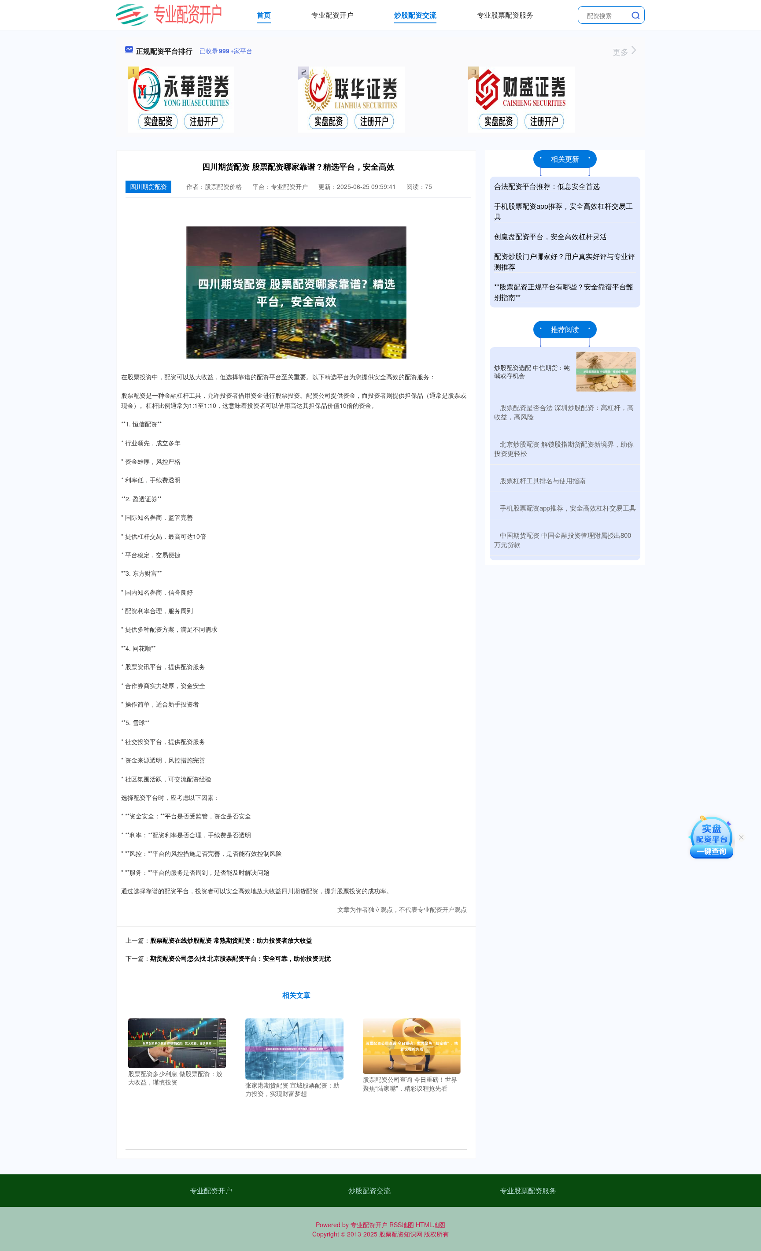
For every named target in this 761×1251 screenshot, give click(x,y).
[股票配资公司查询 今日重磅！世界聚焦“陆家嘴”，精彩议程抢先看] (412, 1045)
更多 (622, 51)
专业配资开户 (332, 15)
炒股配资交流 (415, 15)
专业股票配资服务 (505, 15)
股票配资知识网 (400, 1233)
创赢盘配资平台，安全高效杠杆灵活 (550, 236)
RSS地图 (401, 1224)
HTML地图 (430, 1224)
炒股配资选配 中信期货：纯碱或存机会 (532, 371)
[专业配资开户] (169, 14)
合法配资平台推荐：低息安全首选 (547, 186)
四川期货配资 (148, 186)
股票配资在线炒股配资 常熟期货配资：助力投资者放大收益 (231, 940)
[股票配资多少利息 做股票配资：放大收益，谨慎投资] (177, 1042)
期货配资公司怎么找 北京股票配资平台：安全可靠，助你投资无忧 (240, 958)
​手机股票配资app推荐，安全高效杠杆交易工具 (568, 507)
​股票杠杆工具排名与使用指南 (543, 480)
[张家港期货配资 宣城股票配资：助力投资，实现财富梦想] (294, 1048)
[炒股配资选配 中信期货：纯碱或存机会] (606, 372)
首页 (264, 15)
